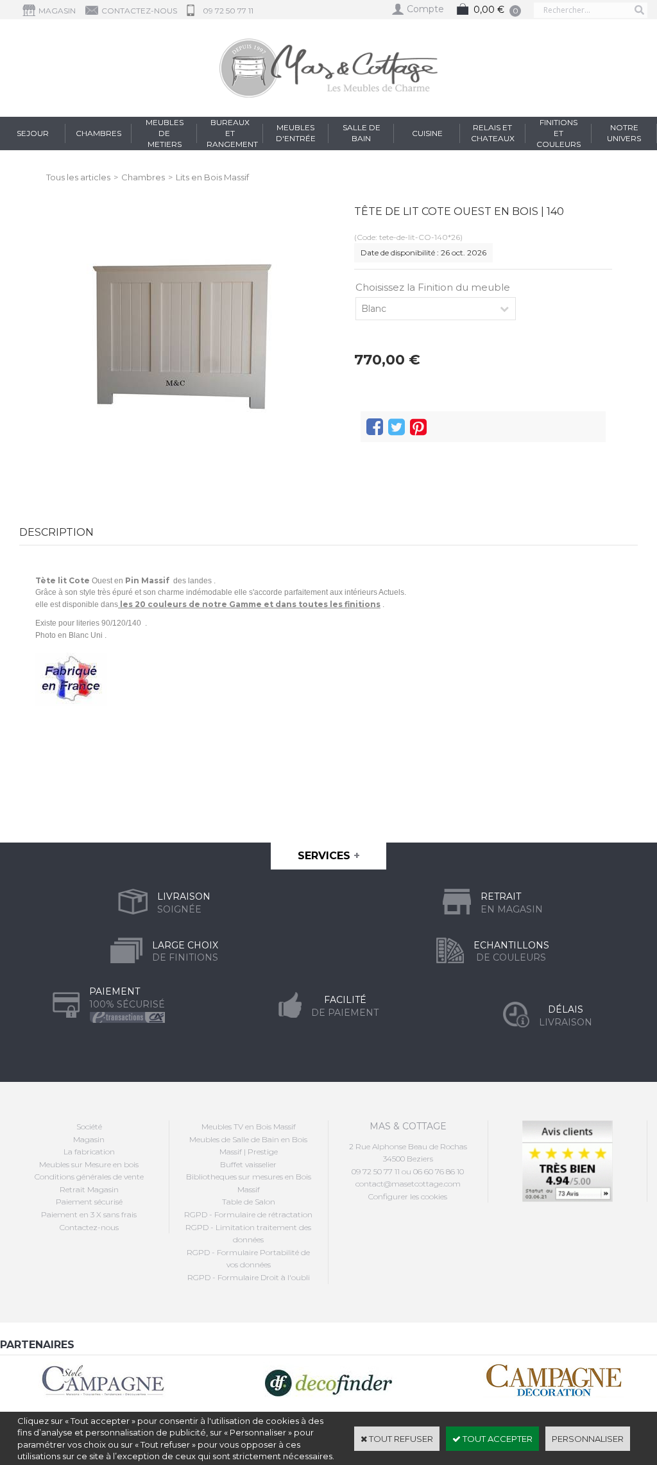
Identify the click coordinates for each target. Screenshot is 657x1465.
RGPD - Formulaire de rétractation (248, 1214)
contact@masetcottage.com (408, 1183)
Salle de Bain (361, 133)
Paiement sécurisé (89, 1201)
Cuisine (427, 133)
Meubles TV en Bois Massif (248, 1126)
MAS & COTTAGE (408, 1126)
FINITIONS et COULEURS (558, 133)
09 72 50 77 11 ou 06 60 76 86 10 (408, 1171)
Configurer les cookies (407, 1196)
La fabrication (89, 1151)
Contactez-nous (89, 1227)
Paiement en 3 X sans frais (89, 1214)
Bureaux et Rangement (232, 133)
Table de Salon (248, 1201)
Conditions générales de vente (89, 1176)
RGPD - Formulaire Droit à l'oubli (248, 1277)
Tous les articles (78, 177)
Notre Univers (624, 133)
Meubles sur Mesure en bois (89, 1164)
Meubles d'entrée (296, 133)
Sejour (33, 133)
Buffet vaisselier (248, 1164)
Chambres (98, 133)
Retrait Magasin (89, 1189)
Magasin (89, 1139)
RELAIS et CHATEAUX (493, 133)
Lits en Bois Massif (212, 177)
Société (89, 1126)
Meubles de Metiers (164, 133)
